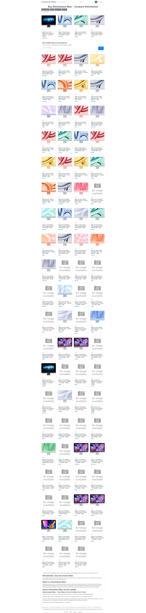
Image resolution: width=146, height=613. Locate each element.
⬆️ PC (52, 9)
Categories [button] (101, 2)
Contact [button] (52, 607)
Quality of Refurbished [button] (71, 607)
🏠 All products (45, 9)
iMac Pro (64, 9)
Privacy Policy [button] (45, 607)
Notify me (101, 48)
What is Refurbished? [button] (82, 607)
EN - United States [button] (62, 2)
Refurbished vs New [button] (59, 607)
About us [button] (90, 607)
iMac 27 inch (58, 9)
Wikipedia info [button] (97, 607)
